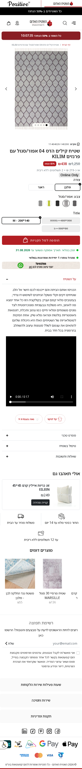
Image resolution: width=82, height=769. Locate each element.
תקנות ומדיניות (41, 716)
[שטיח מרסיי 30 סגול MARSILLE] (52, 573)
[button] (73, 23)
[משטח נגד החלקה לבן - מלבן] (20, 573)
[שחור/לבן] (58, 203)
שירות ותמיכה (41, 700)
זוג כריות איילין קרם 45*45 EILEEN (31, 487)
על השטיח (69, 279)
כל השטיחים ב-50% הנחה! (45, 11)
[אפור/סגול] (66, 203)
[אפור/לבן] (40, 203)
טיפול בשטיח (67, 446)
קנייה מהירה (40, 502)
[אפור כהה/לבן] (75, 203)
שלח (11, 643)
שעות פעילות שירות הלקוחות (41, 684)
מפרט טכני (69, 435)
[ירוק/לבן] (49, 203)
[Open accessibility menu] (4, 745)
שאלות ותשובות (66, 456)
